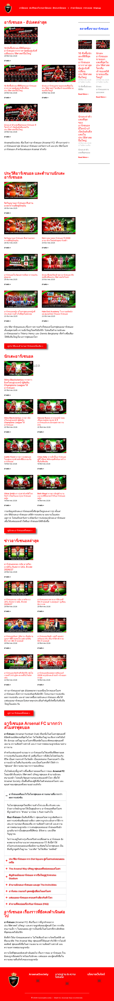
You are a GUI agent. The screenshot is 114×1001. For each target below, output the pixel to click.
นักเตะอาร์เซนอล (59, 8)
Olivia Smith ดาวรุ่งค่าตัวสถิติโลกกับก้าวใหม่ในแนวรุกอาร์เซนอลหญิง (18, 495)
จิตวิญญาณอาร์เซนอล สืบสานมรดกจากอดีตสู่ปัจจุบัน (18, 204)
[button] (99, 980)
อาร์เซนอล (23, 8)
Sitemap (97, 8)
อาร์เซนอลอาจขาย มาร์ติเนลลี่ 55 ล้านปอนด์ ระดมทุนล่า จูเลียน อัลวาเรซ (51, 601)
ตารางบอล (87, 8)
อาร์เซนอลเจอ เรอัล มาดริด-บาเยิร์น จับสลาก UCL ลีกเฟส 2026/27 (18, 567)
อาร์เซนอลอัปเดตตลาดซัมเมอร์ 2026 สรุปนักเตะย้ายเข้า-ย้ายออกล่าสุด (51, 675)
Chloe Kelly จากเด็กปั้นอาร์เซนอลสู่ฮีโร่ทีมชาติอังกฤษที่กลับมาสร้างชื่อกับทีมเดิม (51, 459)
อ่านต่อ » (7, 61)
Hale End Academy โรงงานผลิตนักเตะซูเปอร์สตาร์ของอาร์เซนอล (57, 312)
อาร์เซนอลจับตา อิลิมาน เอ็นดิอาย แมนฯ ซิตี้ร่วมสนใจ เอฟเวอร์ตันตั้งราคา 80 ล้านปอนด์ (18, 638)
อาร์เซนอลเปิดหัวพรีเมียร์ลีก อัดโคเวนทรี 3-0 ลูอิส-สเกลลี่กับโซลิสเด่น (18, 675)
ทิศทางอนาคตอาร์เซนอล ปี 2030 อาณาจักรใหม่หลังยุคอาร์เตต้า (56, 239)
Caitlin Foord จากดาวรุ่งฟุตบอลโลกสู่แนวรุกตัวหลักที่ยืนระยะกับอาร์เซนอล (17, 459)
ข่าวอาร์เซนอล (76, 8)
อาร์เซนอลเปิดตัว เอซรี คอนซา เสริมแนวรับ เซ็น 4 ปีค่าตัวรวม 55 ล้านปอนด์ (50, 638)
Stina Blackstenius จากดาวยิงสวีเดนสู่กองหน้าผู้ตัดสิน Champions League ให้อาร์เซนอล (18, 383)
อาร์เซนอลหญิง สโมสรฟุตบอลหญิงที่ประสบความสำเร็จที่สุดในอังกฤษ (19, 312)
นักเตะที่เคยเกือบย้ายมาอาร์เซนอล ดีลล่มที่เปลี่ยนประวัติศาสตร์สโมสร (58, 276)
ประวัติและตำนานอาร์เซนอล (40, 8)
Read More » (83, 94)
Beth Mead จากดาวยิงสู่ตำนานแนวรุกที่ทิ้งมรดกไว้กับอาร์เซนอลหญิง (51, 495)
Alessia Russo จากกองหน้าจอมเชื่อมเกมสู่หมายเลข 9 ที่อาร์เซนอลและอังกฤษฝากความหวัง (51, 421)
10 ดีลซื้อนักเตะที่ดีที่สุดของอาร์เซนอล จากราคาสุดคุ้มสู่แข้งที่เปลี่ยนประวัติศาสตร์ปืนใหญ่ (20, 51)
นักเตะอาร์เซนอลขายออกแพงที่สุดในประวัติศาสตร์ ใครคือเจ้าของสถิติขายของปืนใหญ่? (58, 88)
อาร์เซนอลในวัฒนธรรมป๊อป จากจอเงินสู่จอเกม (21, 276)
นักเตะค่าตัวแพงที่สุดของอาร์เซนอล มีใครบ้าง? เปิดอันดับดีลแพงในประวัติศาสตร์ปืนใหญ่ (20, 127)
